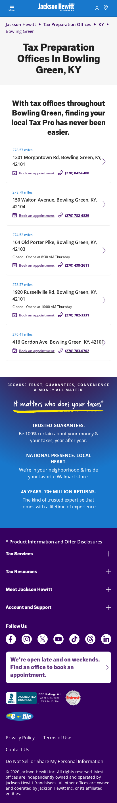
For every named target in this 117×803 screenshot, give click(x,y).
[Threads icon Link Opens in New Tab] (90, 642)
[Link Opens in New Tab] (34, 699)
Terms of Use (57, 737)
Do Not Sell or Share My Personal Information (54, 761)
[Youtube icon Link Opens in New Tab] (58, 642)
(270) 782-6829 (77, 215)
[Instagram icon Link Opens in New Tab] (27, 642)
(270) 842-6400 (77, 173)
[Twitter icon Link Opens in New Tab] (42, 642)
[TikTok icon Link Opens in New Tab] (74, 642)
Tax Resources (21, 571)
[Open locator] (105, 8)
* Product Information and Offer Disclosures (54, 541)
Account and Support (28, 607)
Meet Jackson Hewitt (29, 589)
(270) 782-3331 (77, 315)
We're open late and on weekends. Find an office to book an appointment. (53, 665)
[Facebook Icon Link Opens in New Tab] (11, 642)
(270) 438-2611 (77, 265)
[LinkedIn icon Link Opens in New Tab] (106, 642)
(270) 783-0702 (77, 350)
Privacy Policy (20, 737)
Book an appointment (37, 173)
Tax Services (19, 553)
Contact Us (17, 749)
